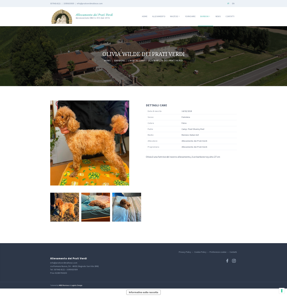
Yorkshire (190, 16)
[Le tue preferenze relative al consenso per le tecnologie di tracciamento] (282, 291)
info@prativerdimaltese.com (90, 3)
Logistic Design (76, 285)
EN (233, 3)
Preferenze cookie (218, 252)
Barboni (204, 16)
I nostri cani (136, 60)
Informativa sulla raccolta (143, 292)
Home (144, 16)
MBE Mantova (64, 285)
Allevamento (158, 16)
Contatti (230, 16)
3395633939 (69, 3)
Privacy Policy (185, 252)
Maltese (174, 16)
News (218, 16)
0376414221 (55, 3)
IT (228, 3)
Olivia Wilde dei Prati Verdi (165, 60)
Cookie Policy (200, 252)
